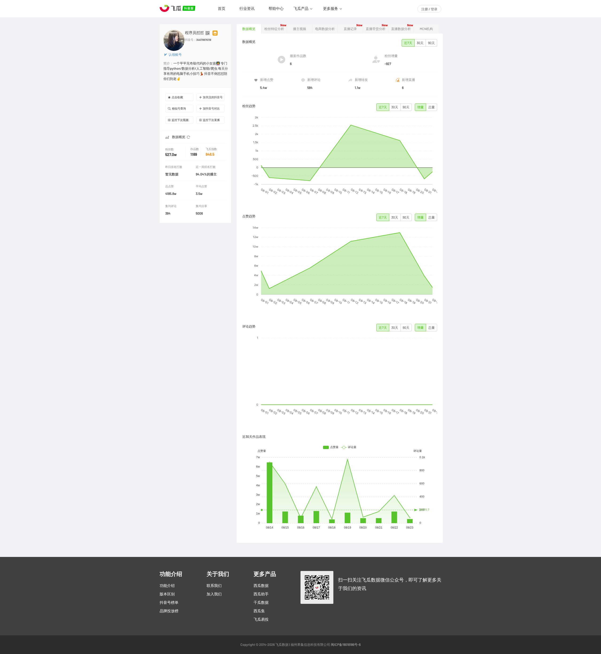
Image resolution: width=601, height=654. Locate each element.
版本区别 (167, 594)
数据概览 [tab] (248, 29)
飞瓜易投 (261, 619)
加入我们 (214, 594)
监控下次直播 (211, 119)
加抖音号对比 (211, 108)
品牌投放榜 (169, 611)
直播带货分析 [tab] (375, 29)
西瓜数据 (261, 585)
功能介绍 (167, 585)
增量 (420, 107)
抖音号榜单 (169, 602)
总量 (431, 107)
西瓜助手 (261, 594)
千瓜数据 (261, 602)
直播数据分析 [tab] (401, 29)
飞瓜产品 (300, 8)
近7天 (408, 43)
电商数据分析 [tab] (325, 29)
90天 (431, 43)
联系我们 (214, 585)
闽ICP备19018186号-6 (346, 644)
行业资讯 (246, 8)
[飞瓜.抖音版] (178, 8)
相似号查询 (179, 108)
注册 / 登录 (429, 9)
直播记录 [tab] (350, 29)
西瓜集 (259, 611)
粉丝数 (169, 149)
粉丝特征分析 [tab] (274, 29)
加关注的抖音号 (213, 97)
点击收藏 (177, 97)
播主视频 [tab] (299, 29)
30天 (420, 43)
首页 (221, 8)
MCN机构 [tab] (426, 29)
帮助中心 (276, 8)
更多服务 (330, 8)
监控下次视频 (180, 119)
